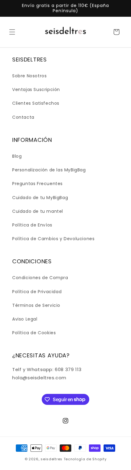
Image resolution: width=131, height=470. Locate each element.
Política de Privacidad (37, 292)
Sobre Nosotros (29, 76)
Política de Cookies (34, 333)
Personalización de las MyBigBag (49, 170)
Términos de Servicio (36, 305)
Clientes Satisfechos (35, 103)
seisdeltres (51, 459)
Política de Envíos (32, 225)
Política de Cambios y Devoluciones (53, 239)
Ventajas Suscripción (36, 89)
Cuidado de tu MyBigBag (40, 198)
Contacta (23, 117)
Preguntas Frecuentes (37, 184)
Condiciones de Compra (40, 278)
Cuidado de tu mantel (37, 211)
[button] (12, 32)
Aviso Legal (24, 319)
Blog (17, 156)
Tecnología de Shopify (85, 459)
